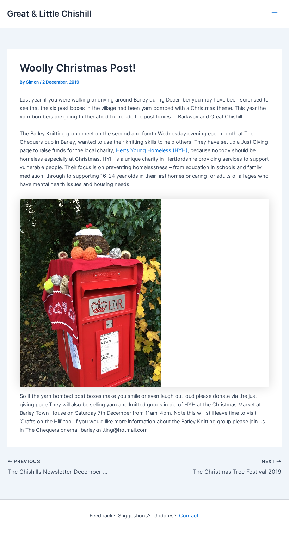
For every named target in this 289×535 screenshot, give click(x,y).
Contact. (189, 515)
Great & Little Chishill (49, 13)
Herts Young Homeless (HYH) (151, 150)
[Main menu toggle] (274, 14)
